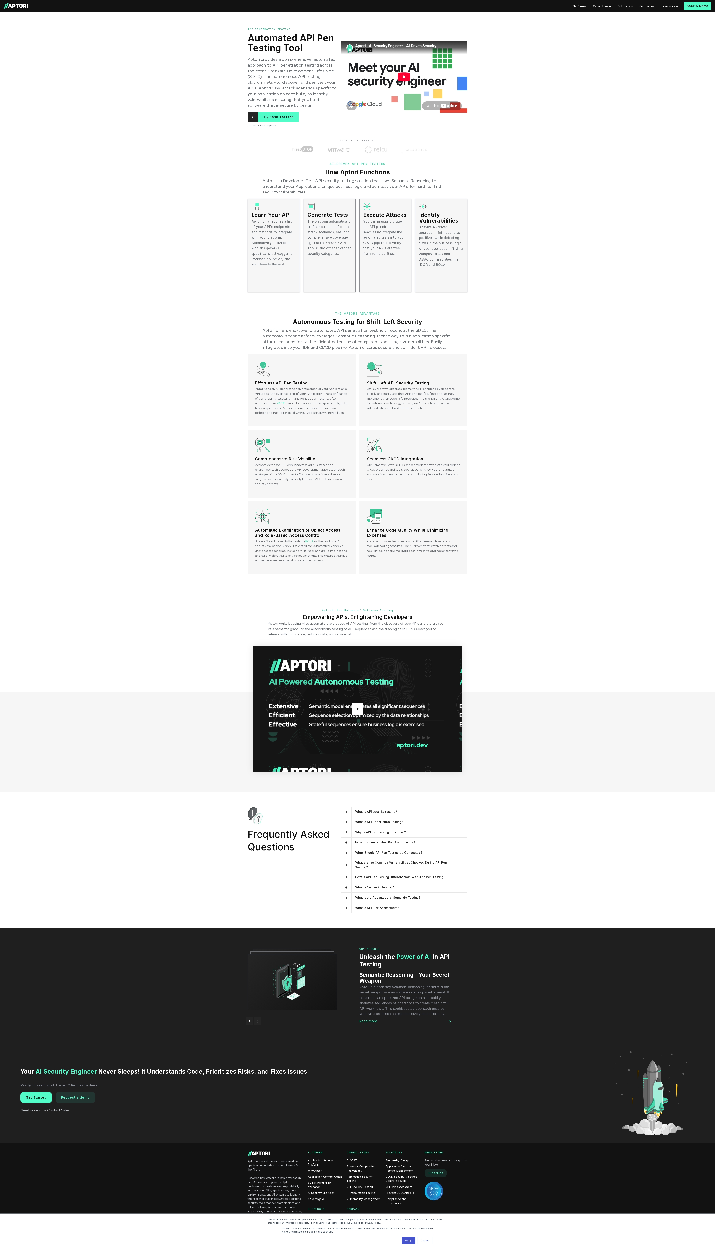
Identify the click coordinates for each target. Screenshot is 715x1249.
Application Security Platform (321, 1162)
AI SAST (352, 1160)
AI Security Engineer (321, 1192)
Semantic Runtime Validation (319, 1184)
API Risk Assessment (399, 1186)
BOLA (309, 541)
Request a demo (75, 1097)
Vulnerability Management (363, 1199)
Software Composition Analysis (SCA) (361, 1168)
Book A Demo (697, 6)
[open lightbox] (357, 709)
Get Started (36, 1097)
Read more (368, 1015)
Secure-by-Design (397, 1160)
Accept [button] (408, 1240)
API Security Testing (360, 1186)
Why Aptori (315, 1170)
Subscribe (436, 1173)
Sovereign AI (316, 1199)
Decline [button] (425, 1240)
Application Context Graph (325, 1176)
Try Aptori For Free (278, 117)
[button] (580, 6)
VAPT (281, 403)
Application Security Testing (360, 1178)
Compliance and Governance (396, 1201)
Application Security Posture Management (399, 1168)
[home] (16, 6)
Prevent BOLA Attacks (400, 1192)
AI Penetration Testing (361, 1192)
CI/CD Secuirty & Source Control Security (401, 1178)
